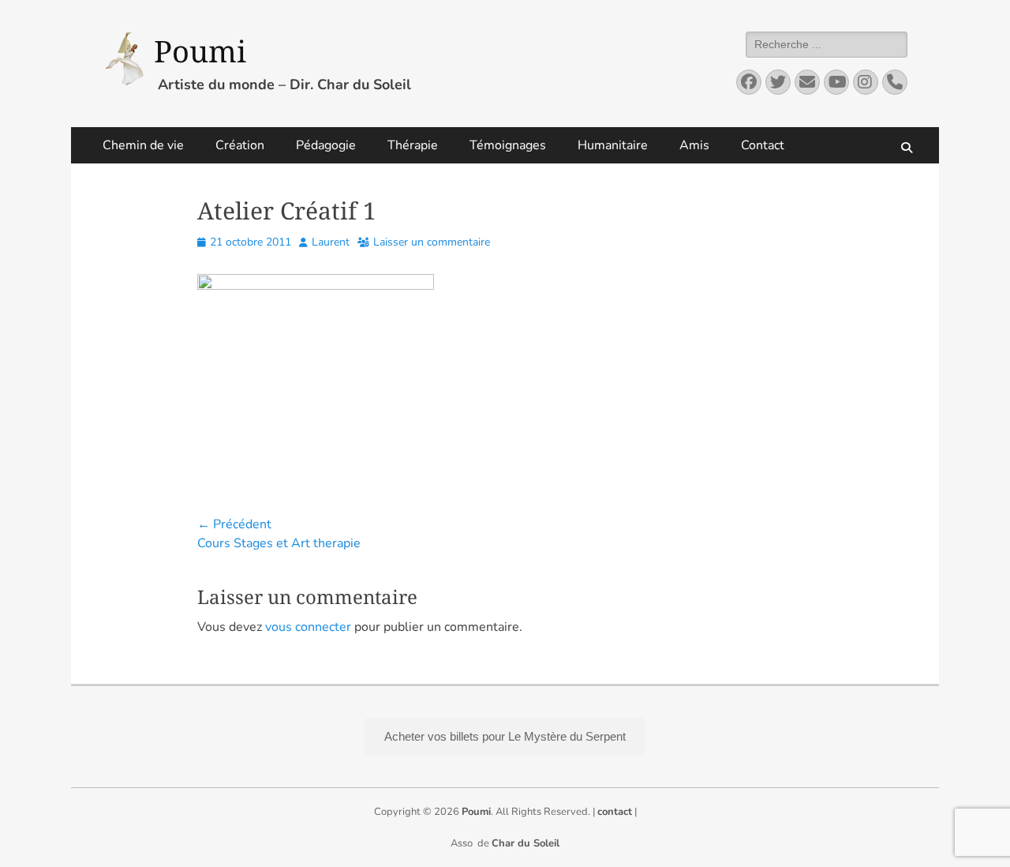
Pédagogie (326, 145)
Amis (694, 145)
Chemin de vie (143, 145)
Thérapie (412, 145)
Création (239, 145)
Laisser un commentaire (431, 242)
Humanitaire (613, 145)
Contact (762, 145)
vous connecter (308, 627)
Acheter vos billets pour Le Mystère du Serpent (505, 736)
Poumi (200, 50)
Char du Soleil (525, 843)
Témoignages (507, 145)
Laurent (331, 242)
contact (614, 812)
